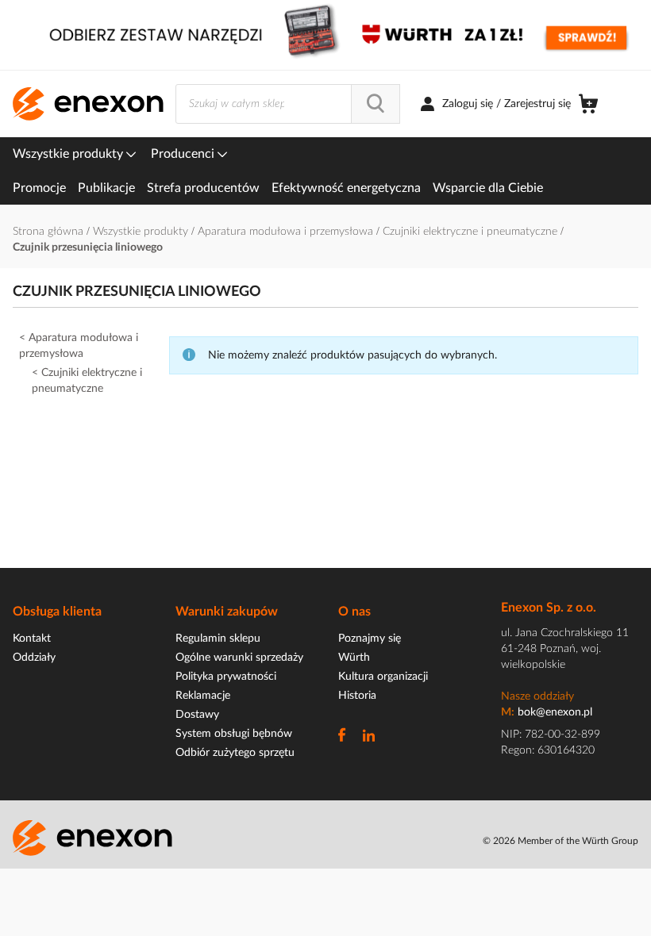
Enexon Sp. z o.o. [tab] (548, 607)
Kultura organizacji (383, 676)
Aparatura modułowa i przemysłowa (287, 231)
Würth (354, 657)
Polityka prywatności (225, 676)
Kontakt (32, 638)
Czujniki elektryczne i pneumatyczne (471, 231)
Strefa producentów (203, 188)
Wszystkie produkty (69, 154)
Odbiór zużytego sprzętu (235, 752)
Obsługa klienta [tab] (57, 611)
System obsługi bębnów (233, 733)
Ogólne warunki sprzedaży (239, 657)
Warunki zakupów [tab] (226, 611)
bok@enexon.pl (555, 712)
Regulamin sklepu (217, 638)
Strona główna (50, 231)
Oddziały (34, 657)
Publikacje (106, 188)
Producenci (184, 154)
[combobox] (287, 104)
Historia (357, 695)
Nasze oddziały (537, 696)
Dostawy (197, 714)
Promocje (39, 188)
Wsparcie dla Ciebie (488, 188)
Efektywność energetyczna (346, 188)
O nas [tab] (354, 611)
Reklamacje (202, 695)
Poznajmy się (369, 638)
